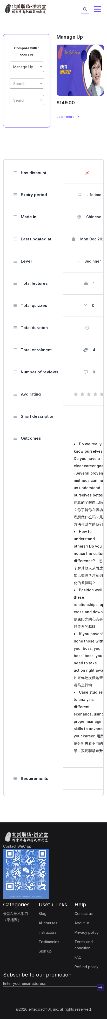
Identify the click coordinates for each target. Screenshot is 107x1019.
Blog (42, 913)
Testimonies (49, 941)
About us (82, 923)
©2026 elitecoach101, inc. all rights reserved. (54, 1009)
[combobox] (27, 67)
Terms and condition (84, 944)
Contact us (84, 913)
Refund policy (86, 967)
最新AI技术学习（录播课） (15, 916)
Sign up (45, 951)
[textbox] (26, 83)
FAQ (78, 957)
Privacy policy (87, 932)
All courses (48, 923)
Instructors (47, 932)
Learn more (66, 117)
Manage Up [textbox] (23, 67)
